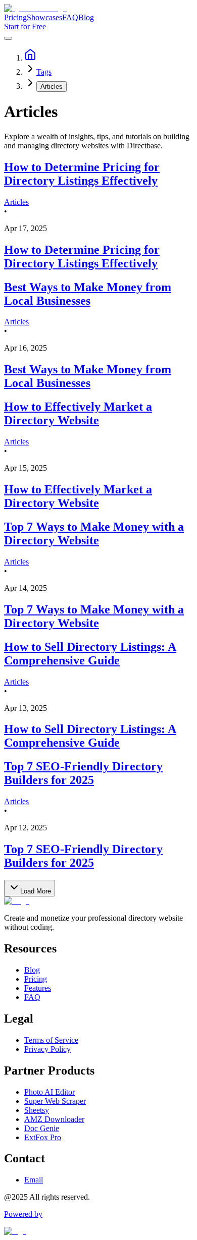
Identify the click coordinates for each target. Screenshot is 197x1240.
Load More (35, 891)
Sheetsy (36, 1110)
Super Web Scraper (55, 1101)
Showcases (44, 17)
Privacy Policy (47, 1049)
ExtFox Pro (42, 1137)
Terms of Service (51, 1040)
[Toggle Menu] (8, 38)
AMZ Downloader (54, 1119)
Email (33, 1179)
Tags (44, 72)
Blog (86, 17)
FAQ (70, 17)
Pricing (15, 17)
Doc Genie (41, 1128)
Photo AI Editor (49, 1092)
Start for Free (25, 26)
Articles (51, 86)
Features (37, 988)
